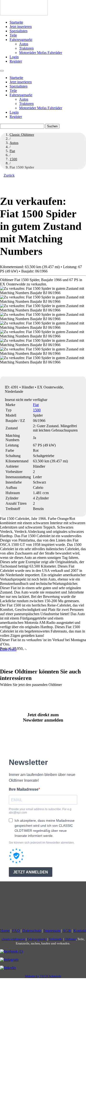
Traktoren (26, 48)
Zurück (9, 175)
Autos (23, 44)
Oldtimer (70, 939)
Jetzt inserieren (21, 27)
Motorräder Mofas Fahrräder (40, 53)
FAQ (16, 931)
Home (5, 931)
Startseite (16, 22)
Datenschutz (31, 931)
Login (14, 57)
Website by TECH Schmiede (43, 976)
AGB (67, 931)
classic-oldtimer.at (13, 939)
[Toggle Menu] (2, 70)
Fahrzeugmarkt (21, 40)
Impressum (52, 931)
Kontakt (80, 931)
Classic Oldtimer (22, 134)
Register (16, 61)
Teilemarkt (56, 939)
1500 (37, 410)
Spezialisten (18, 31)
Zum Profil (8, 649)
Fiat (36, 405)
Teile (13, 35)
